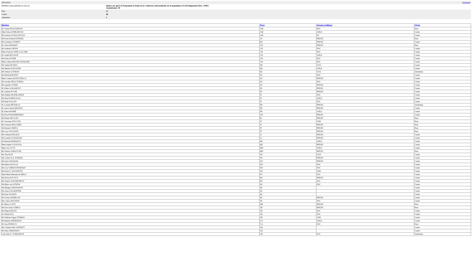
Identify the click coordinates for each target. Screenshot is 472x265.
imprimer (466, 2)
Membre (5, 25)
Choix (417, 25)
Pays (262, 25)
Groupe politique (324, 25)
